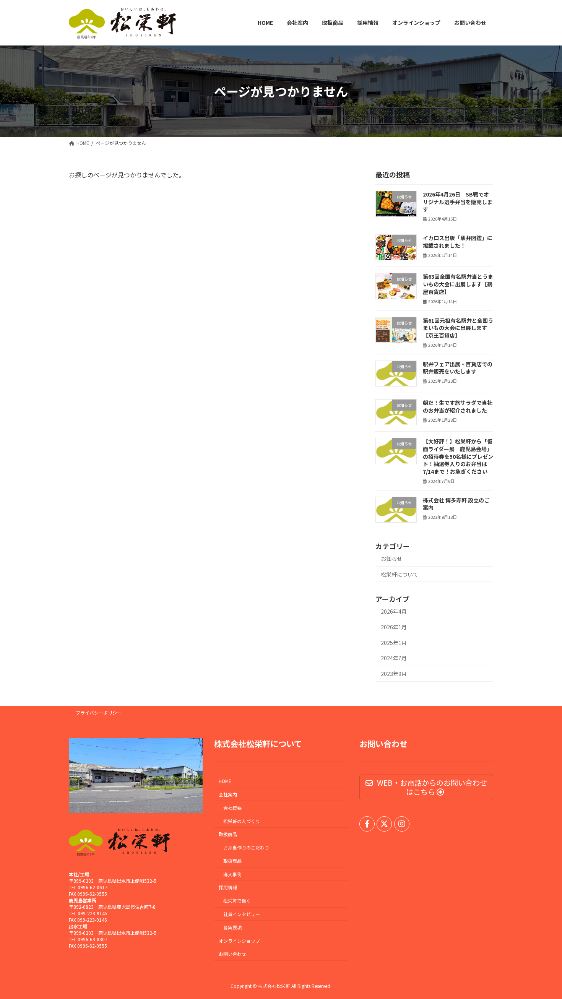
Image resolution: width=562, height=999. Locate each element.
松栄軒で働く (237, 900)
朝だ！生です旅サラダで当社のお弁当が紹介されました (457, 406)
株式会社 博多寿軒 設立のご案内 (456, 503)
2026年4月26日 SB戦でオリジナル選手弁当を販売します (457, 201)
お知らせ (391, 558)
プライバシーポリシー (99, 712)
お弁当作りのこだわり (246, 847)
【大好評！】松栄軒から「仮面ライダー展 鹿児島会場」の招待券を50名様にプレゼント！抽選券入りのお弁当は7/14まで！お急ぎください (458, 456)
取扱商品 (232, 861)
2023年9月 (394, 673)
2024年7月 (394, 658)
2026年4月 (394, 611)
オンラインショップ (239, 940)
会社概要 (232, 807)
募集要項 (232, 927)
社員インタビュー (241, 914)
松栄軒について (399, 574)
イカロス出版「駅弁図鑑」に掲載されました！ (457, 241)
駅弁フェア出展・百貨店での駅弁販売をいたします (457, 367)
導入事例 (232, 874)
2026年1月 (394, 627)
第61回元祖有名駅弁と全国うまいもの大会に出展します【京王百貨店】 (458, 327)
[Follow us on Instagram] (401, 824)
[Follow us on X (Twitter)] (384, 824)
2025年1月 (394, 642)
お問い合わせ (232, 954)
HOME (225, 781)
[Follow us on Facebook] (367, 824)
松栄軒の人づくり (241, 821)
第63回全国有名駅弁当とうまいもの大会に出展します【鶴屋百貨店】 (458, 284)
